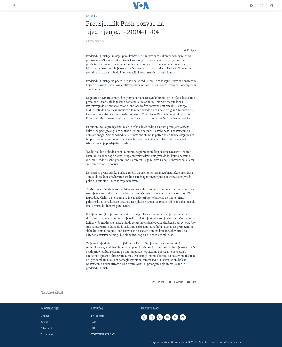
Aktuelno (92, 16)
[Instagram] (261, 5)
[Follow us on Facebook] (144, 317)
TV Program (97, 316)
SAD (93, 322)
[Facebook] (272, 5)
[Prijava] (183, 317)
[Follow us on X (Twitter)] (152, 317)
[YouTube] (251, 5)
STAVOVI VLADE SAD (103, 334)
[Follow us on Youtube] (167, 317)
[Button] (190, 50)
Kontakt (44, 322)
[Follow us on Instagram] (160, 317)
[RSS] (175, 317)
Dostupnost (46, 334)
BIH (93, 328)
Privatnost (46, 328)
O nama (44, 316)
